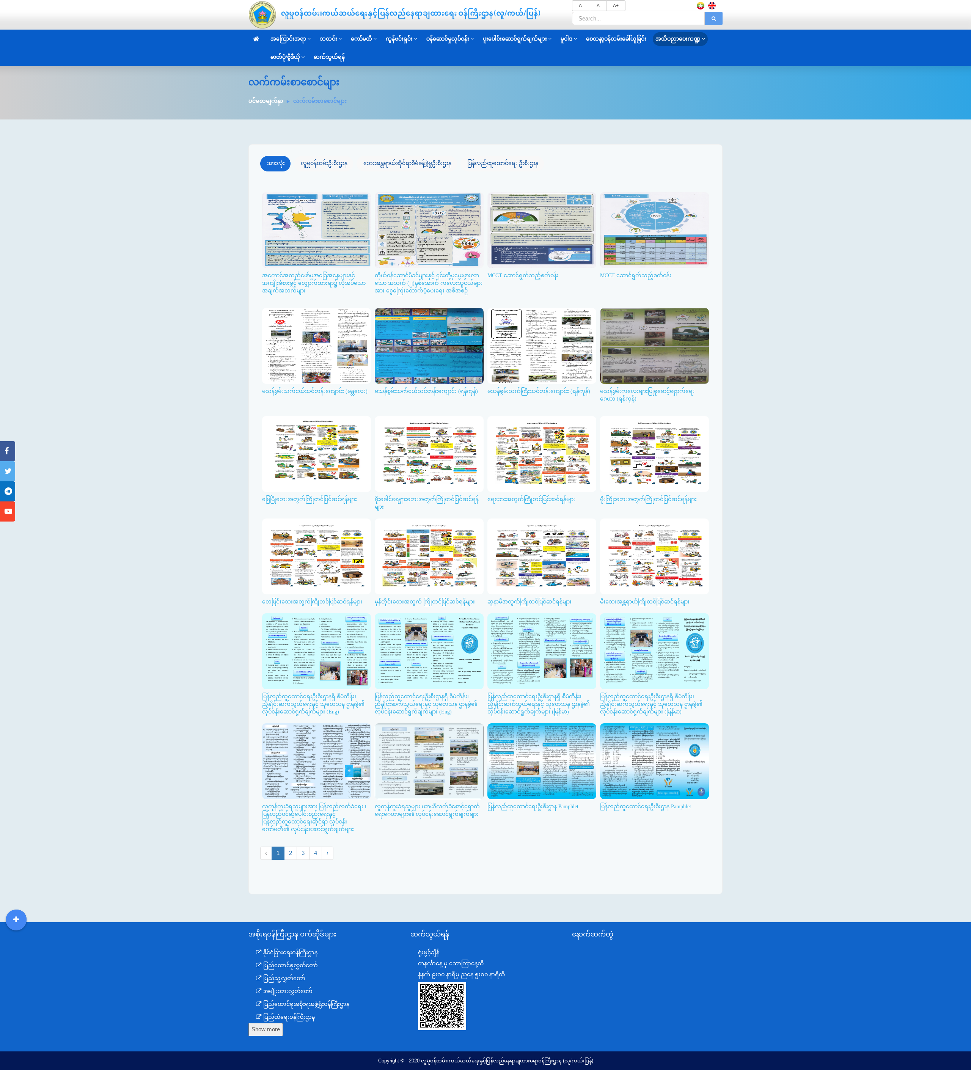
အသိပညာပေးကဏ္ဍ (678, 39)
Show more (265, 1029)
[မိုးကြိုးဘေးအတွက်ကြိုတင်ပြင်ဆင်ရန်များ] (653, 418)
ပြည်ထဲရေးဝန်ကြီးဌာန (288, 1017)
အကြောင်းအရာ (288, 39)
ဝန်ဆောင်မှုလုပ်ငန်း (447, 39)
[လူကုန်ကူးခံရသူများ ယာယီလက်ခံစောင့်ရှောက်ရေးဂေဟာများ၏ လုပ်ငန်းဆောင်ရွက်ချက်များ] (428, 725)
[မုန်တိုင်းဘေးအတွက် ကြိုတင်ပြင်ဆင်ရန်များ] (428, 520)
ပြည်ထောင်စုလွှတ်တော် (290, 965)
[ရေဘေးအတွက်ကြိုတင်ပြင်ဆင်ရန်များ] (540, 418)
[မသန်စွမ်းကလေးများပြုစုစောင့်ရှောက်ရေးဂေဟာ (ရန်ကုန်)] (653, 310)
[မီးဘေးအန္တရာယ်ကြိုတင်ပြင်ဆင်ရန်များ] (653, 520)
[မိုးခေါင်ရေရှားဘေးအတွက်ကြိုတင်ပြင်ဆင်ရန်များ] (428, 418)
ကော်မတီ (361, 39)
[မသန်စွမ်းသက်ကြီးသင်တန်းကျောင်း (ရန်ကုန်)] (540, 310)
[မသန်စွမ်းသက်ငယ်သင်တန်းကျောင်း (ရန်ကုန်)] (428, 310)
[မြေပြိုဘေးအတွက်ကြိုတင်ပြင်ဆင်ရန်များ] (315, 418)
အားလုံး (276, 163)
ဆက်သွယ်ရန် (329, 57)
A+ (616, 5)
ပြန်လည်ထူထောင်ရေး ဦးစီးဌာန (502, 163)
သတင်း (328, 39)
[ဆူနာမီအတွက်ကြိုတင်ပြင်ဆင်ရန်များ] (540, 520)
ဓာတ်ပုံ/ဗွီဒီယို (285, 57)
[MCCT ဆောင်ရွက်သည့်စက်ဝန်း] (540, 194)
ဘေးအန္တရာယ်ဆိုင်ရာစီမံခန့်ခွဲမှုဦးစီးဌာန (407, 163)
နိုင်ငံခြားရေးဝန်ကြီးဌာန (289, 952)
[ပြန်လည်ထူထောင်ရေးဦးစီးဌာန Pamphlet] (540, 725)
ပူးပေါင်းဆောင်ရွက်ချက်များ (515, 39)
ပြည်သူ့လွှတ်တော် (283, 978)
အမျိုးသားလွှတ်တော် (287, 991)
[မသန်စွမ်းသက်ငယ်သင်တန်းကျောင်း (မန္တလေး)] (315, 310)
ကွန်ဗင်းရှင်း (399, 39)
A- (581, 5)
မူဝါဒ (566, 39)
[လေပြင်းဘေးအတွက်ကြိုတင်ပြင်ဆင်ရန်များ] (315, 520)
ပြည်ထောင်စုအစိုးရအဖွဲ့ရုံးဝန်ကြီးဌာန (305, 1004)
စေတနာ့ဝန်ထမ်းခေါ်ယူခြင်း (616, 39)
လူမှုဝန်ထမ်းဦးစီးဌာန (324, 163)
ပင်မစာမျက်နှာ (265, 101)
